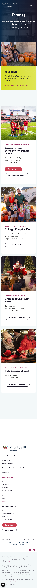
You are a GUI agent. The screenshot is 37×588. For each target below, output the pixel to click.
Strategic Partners (7, 490)
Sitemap (28, 542)
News (3, 498)
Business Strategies (7, 463)
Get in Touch (12, 426)
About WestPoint (8, 477)
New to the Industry (8, 511)
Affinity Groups (6, 519)
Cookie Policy (20, 542)
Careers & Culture (8, 506)
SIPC (9, 562)
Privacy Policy (10, 542)
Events (4, 501)
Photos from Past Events (16, 317)
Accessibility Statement (19, 544)
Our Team (5, 484)
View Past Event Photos (16, 176)
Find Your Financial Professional (13, 468)
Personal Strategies (7, 460)
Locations (5, 472)
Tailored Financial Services (11, 456)
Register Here (12, 169)
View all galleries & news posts (16, 85)
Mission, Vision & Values (9, 482)
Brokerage (5, 487)
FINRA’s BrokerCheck (10, 581)
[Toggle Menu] (32, 5)
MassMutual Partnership (9, 493)
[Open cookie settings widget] (3, 585)
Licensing (5, 496)
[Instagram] (34, 550)
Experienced (5, 516)
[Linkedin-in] (30, 550)
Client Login (9, 530)
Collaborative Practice (8, 513)
